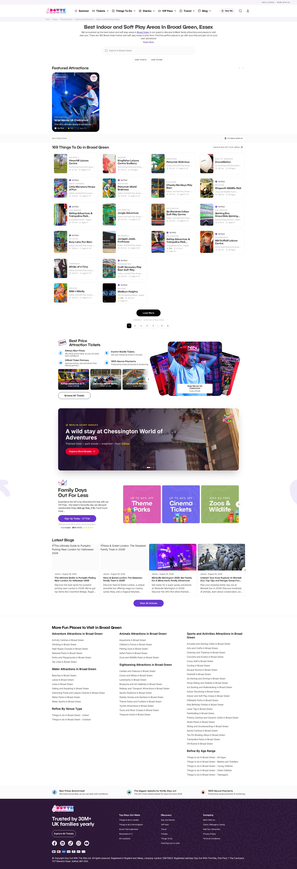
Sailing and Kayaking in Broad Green (70, 688)
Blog (205, 10)
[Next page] (168, 325)
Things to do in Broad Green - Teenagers (207, 774)
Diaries (147, 10)
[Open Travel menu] (194, 11)
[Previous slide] (239, 67)
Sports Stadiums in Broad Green (135, 692)
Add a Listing (268, 2)
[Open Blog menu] (210, 11)
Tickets (100, 10)
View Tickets (140, 60)
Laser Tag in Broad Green (200, 709)
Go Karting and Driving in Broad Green (206, 678)
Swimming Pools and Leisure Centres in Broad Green (78, 692)
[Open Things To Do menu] (135, 11)
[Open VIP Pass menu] (175, 11)
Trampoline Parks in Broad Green (203, 739)
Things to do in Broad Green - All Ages (206, 757)
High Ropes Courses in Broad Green (70, 648)
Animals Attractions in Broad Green (143, 633)
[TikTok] (70, 844)
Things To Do (124, 10)
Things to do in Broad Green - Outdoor (71, 719)
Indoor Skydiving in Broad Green (203, 691)
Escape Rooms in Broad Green (202, 669)
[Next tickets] (148, 379)
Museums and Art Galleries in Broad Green (140, 684)
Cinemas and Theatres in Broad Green (206, 652)
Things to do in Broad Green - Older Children (209, 770)
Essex (55, 19)
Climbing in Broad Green (64, 644)
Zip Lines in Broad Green (64, 661)
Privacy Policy (209, 834)
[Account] (247, 10)
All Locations (124, 838)
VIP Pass (167, 10)
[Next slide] (243, 67)
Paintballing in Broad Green (200, 713)
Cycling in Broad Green (198, 665)
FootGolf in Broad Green (199, 674)
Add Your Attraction (211, 829)
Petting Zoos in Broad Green (133, 648)
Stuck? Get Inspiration (128, 829)
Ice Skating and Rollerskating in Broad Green (209, 687)
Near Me (229, 11)
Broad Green (66, 19)
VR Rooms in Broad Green (200, 743)
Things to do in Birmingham (131, 824)
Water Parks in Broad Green (66, 697)
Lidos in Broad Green (62, 684)
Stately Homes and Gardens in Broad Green (141, 697)
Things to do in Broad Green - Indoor (70, 715)
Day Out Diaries (168, 820)
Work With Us (283, 2)
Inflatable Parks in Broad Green (202, 700)
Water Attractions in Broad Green (74, 669)
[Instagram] (78, 844)
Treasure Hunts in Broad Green (134, 714)
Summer (84, 10)
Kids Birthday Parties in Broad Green (205, 704)
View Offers (156, 60)
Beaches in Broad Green (64, 675)
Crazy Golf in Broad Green (200, 661)
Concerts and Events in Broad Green (205, 656)
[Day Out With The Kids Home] (56, 10)
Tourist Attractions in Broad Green (136, 705)
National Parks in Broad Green (67, 653)
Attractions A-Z (126, 834)
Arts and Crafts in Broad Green (202, 648)
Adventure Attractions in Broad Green (77, 633)
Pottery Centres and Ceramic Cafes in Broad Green (212, 717)
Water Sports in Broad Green (66, 701)
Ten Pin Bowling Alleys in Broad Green (206, 735)
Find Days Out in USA (170, 843)
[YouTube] (86, 844)
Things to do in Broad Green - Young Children (210, 766)
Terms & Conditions (211, 838)
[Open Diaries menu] (154, 11)
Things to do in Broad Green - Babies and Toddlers (212, 761)
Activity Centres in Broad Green (68, 640)
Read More (148, 42)
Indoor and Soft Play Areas (107, 19)
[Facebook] (54, 844)
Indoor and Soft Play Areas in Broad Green (208, 696)
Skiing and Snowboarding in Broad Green (207, 726)
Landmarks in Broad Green (132, 679)
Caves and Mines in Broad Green (136, 675)
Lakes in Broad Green (63, 679)
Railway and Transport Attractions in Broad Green (144, 688)
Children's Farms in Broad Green (135, 644)
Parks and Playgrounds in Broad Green (71, 657)
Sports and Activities (84, 19)
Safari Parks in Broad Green (133, 653)
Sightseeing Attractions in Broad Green (145, 664)
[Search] (240, 10)
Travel (187, 10)
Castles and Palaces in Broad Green (137, 671)
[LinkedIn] (62, 844)
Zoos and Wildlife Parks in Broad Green (139, 657)
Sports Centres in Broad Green (202, 730)
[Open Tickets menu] (108, 11)
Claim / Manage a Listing (214, 824)
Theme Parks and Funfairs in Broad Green (140, 701)
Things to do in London (129, 820)
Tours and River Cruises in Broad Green (139, 710)
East (48, 19)
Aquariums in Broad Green (132, 640)
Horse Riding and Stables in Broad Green (207, 683)
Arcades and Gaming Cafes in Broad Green (208, 643)
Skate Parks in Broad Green (201, 722)
